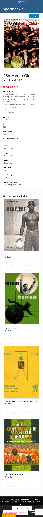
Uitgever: (6, 117)
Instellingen (34, 513)
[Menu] (31, 8)
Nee (4, 134)
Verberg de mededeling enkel (15, 513)
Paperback (8, 163)
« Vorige (34, 16)
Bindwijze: (8, 160)
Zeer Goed (8, 170)
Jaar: (5, 124)
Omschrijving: (8, 91)
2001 (4, 127)
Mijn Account (22, 2)
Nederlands (8, 156)
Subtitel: (7, 146)
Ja (3, 141)
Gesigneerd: (7, 131)
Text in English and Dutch (13, 185)
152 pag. (7, 177)
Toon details (30, 265)
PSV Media (7, 120)
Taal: (6, 153)
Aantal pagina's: (10, 175)
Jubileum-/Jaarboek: (10, 139)
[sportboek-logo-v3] (17, 8)
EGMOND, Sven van (10, 112)
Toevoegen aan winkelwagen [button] (13, 266)
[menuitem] (22, 1)
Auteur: (6, 110)
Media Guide (8, 149)
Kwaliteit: (7, 168)
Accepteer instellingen (22, 508)
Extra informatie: (10, 182)
